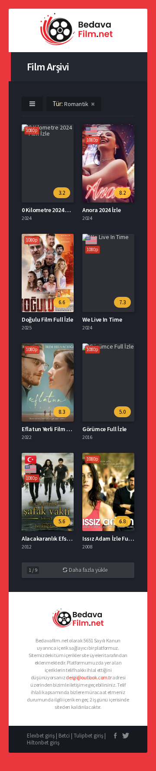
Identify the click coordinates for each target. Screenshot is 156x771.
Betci (64, 735)
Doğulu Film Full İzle (47, 319)
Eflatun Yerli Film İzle (48, 429)
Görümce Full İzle (104, 429)
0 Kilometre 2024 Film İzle (54, 210)
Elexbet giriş (41, 735)
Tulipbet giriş (88, 735)
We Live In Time (102, 319)
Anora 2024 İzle (101, 210)
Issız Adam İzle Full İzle (112, 538)
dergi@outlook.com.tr (88, 677)
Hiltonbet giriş (43, 742)
